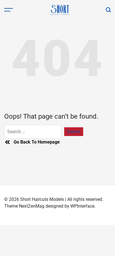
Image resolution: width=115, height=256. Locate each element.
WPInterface (82, 206)
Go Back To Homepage (37, 142)
